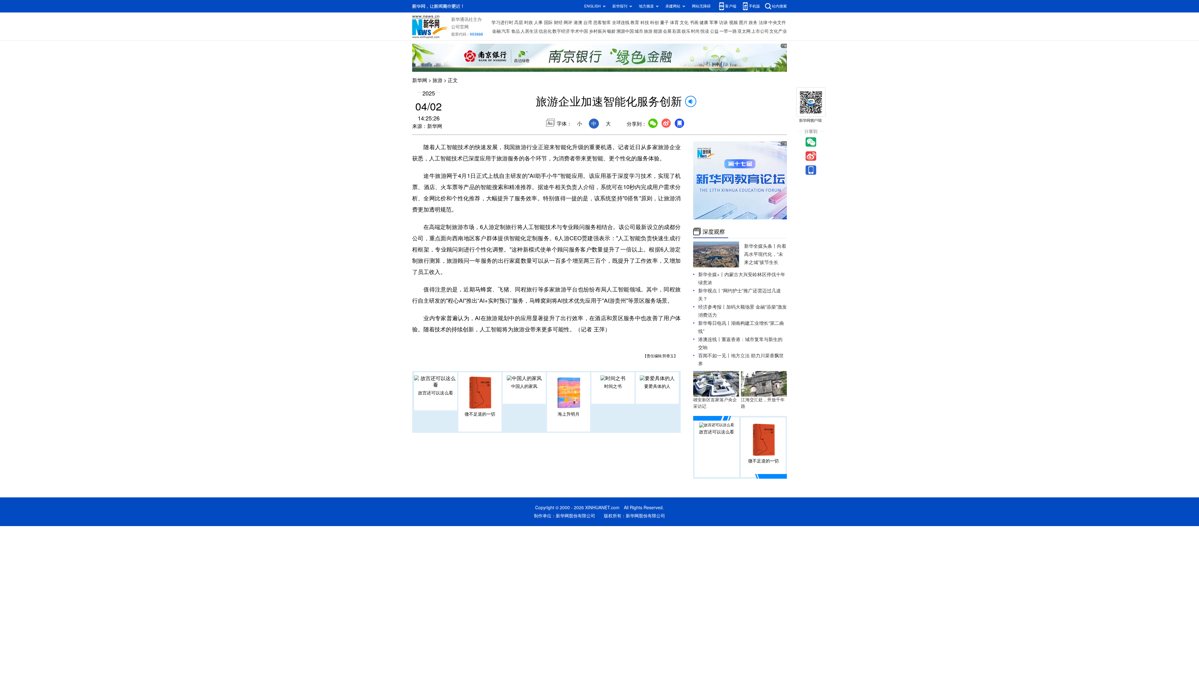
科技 (644, 22)
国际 (548, 22)
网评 (568, 22)
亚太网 (744, 31)
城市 (638, 31)
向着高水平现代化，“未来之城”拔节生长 (765, 254)
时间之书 (613, 386)
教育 (634, 22)
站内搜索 (779, 6)
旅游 (648, 31)
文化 (684, 22)
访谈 (723, 22)
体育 (674, 22)
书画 (694, 22)
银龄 (611, 31)
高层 (518, 22)
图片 (743, 22)
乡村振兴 (597, 31)
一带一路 (728, 31)
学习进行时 (502, 22)
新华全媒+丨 (711, 274)
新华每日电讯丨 (714, 323)
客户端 (730, 6)
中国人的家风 (524, 386)
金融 (496, 31)
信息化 (545, 31)
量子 (664, 22)
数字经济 (561, 31)
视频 (733, 22)
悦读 (704, 31)
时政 (528, 22)
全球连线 (620, 22)
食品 (515, 31)
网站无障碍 (701, 6)
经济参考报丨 (712, 307)
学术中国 (579, 31)
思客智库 (602, 22)
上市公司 (760, 31)
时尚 (695, 31)
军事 (713, 22)
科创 (654, 22)
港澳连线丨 (710, 339)
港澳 (578, 22)
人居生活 (529, 31)
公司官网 (460, 27)
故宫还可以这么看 (435, 393)
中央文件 (777, 22)
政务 (753, 22)
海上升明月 (569, 414)
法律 (763, 22)
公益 (714, 31)
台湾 (587, 22)
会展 (667, 31)
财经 (558, 22)
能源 (658, 31)
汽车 (505, 31)
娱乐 (686, 31)
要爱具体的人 (657, 386)
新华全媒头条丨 (760, 246)
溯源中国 (625, 31)
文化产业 (778, 31)
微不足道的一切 (480, 414)
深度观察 (714, 231)
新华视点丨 (710, 290)
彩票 (676, 31)
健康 (703, 22)
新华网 (419, 80)
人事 (538, 22)
